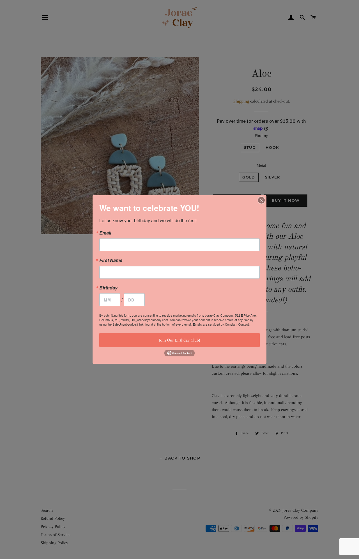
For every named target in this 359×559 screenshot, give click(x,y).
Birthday (108, 287)
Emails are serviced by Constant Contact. (221, 324)
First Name (110, 260)
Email (105, 232)
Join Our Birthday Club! (179, 339)
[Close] (261, 200)
